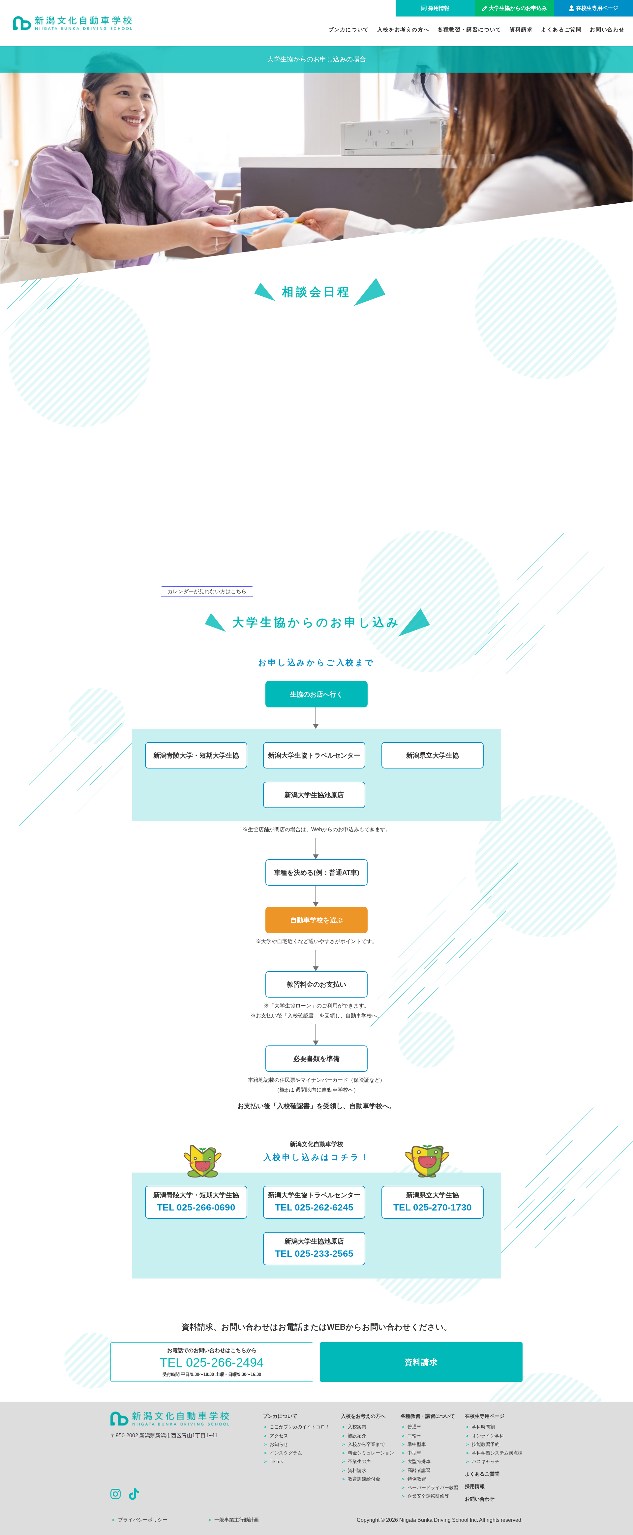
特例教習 (413, 1479)
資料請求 (521, 29)
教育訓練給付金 (360, 1479)
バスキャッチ (482, 1461)
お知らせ (275, 1444)
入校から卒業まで (363, 1444)
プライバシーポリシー (138, 1519)
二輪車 (411, 1435)
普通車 (411, 1426)
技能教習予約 (482, 1444)
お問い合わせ (607, 29)
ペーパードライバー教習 (429, 1487)
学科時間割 (480, 1426)
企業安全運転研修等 (425, 1496)
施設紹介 (353, 1435)
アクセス (275, 1435)
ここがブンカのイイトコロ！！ (298, 1426)
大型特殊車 (416, 1461)
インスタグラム (282, 1452)
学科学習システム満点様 (494, 1452)
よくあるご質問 (561, 29)
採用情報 (475, 1486)
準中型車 (413, 1444)
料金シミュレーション (367, 1452)
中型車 (411, 1452)
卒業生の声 (356, 1461)
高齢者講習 (416, 1470)
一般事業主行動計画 (233, 1519)
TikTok (273, 1461)
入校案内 (353, 1426)
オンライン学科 (484, 1435)
